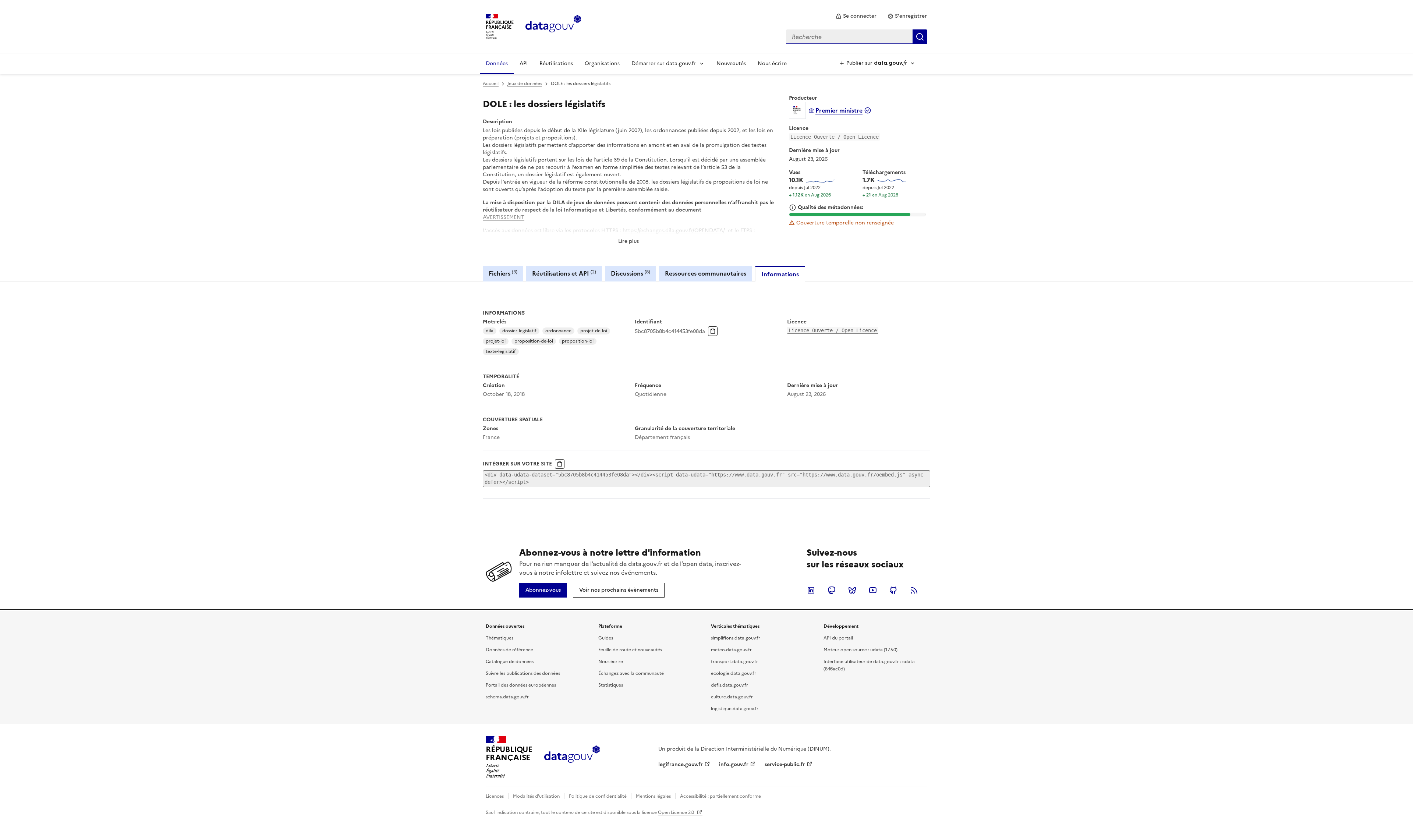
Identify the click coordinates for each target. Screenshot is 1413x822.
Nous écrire (772, 63)
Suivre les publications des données (523, 673)
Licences (495, 796)
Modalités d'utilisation (536, 796)
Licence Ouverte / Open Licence (834, 137)
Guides (605, 638)
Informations (780, 274)
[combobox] (856, 36)
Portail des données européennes (521, 685)
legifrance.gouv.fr (680, 764)
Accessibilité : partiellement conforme (720, 796)
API (524, 63)
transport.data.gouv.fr (734, 661)
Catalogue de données (510, 661)
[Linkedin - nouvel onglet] (811, 590)
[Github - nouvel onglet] (893, 590)
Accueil (491, 83)
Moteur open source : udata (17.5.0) (860, 649)
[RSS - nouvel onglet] (914, 590)
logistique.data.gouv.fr (734, 708)
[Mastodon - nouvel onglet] (831, 590)
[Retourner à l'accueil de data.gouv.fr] (553, 25)
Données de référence (509, 649)
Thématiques (499, 638)
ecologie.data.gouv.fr (733, 673)
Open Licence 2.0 (676, 812)
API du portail (838, 638)
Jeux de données (524, 83)
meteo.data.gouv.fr (731, 649)
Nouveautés (731, 63)
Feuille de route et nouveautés (630, 649)
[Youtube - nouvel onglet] (872, 590)
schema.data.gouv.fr (507, 697)
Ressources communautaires (705, 273)
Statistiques (610, 685)
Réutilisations (556, 63)
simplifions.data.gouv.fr (735, 638)
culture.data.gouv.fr (732, 697)
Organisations (602, 63)
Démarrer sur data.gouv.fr (663, 63)
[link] (856, 16)
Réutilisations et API (564, 273)
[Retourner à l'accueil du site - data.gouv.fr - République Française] (572, 757)
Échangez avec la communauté (631, 673)
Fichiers (503, 273)
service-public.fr (785, 764)
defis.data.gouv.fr (729, 685)
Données (497, 63)
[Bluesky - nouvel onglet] (852, 590)
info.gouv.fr (733, 764)
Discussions (630, 273)
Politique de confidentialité (598, 796)
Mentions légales (653, 796)
